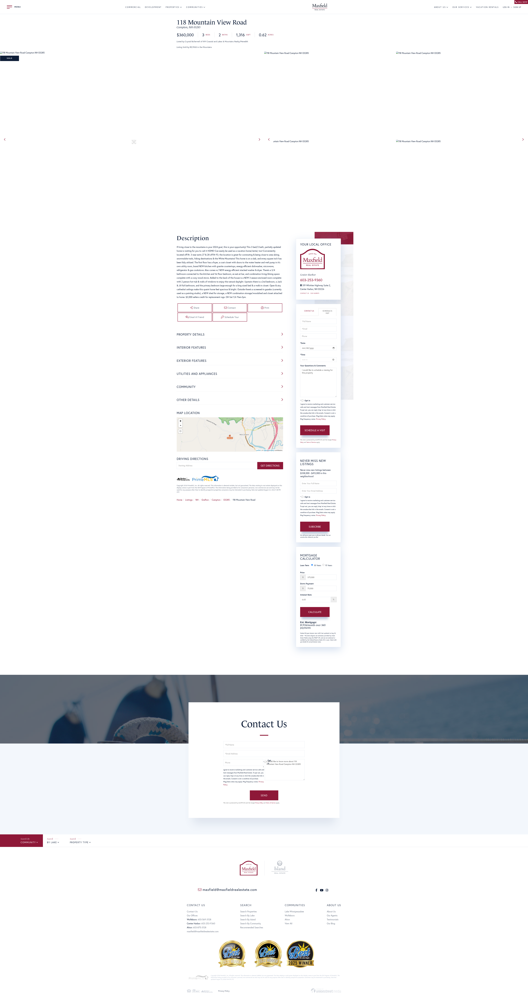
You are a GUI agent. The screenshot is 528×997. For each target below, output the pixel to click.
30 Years (317, 565)
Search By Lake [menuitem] (247, 915)
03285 (226, 499)
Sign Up (517, 7)
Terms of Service (311, 442)
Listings (189, 499)
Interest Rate (306, 594)
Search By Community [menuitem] (250, 923)
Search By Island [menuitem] (248, 919)
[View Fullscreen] (180, 431)
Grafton (205, 499)
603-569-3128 (204, 919)
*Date (302, 343)
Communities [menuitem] (194, 7)
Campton (216, 499)
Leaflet (258, 450)
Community (28, 842)
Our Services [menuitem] (461, 7)
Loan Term (304, 565)
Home (179, 499)
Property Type (79, 842)
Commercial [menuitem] (133, 7)
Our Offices (192, 915)
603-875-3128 (199, 927)
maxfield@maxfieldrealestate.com (229, 889)
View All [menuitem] (288, 923)
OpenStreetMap (268, 450)
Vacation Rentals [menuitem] (487, 7)
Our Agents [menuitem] (332, 915)
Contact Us (304, 293)
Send (264, 795)
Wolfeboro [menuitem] (290, 915)
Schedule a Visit (327, 312)
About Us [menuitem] (440, 7)
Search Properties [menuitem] (248, 911)
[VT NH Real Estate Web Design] (326, 990)
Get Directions (270, 465)
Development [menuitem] (153, 7)
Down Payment (307, 583)
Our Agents (314, 293)
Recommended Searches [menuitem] (251, 927)
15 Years (328, 565)
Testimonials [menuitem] (332, 919)
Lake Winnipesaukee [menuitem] (294, 911)
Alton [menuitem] (287, 919)
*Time (302, 354)
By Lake (52, 842)
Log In (506, 7)
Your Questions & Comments (313, 365)
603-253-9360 (311, 280)
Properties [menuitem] (172, 7)
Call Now (522, 2)
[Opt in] (264, 762)
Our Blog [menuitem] (331, 923)
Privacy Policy (320, 419)
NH (197, 499)
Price (302, 572)
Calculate (314, 612)
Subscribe (315, 526)
